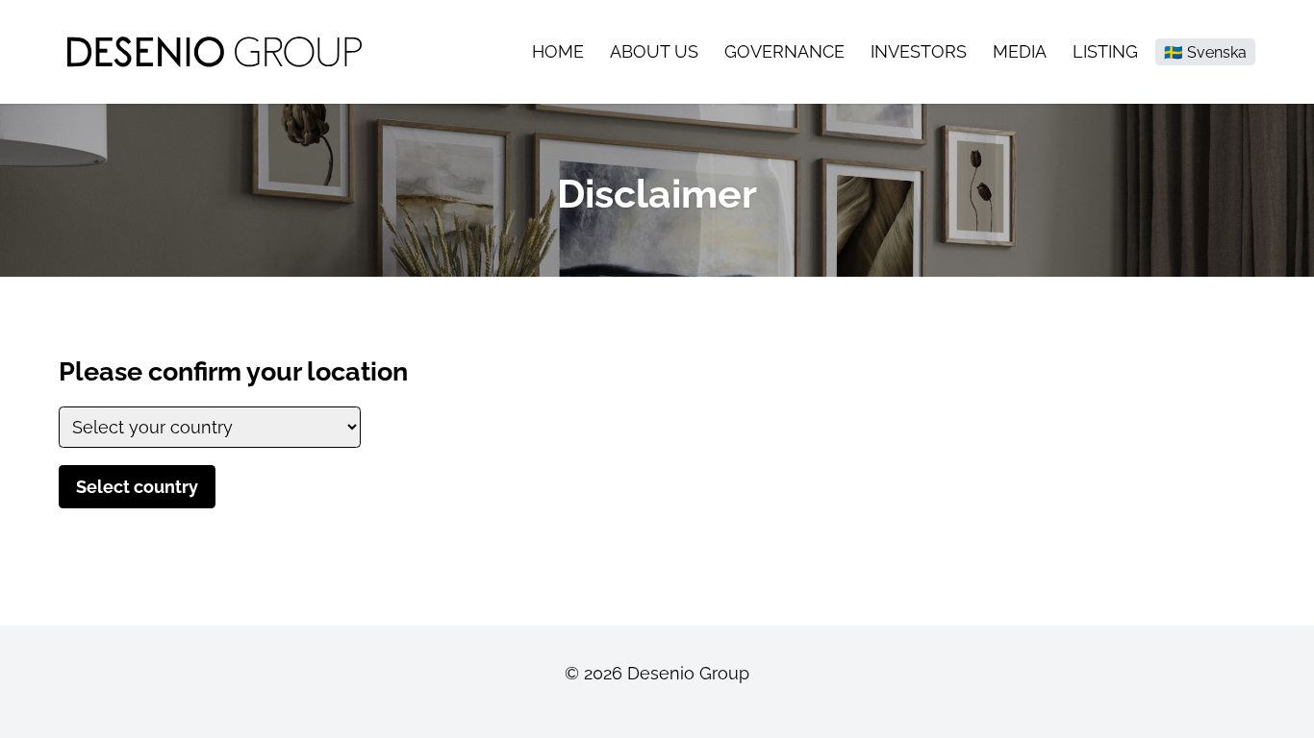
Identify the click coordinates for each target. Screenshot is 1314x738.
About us (654, 51)
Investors (919, 51)
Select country (137, 487)
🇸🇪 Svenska (1205, 52)
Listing (1105, 51)
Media (1020, 51)
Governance (784, 51)
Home (558, 51)
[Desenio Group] (214, 51)
